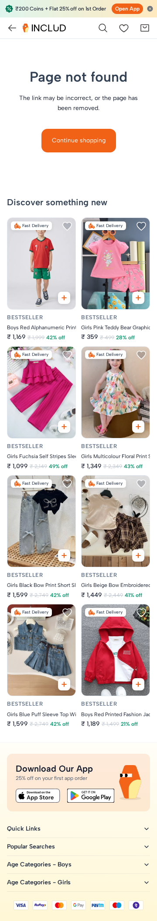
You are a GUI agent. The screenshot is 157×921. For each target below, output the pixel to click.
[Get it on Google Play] (90, 796)
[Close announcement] (150, 8)
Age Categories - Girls (39, 882)
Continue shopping (79, 140)
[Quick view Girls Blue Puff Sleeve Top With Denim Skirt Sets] (64, 684)
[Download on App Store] (38, 796)
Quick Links (24, 828)
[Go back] (12, 28)
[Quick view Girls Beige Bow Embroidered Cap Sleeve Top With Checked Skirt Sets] (138, 555)
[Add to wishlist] (67, 226)
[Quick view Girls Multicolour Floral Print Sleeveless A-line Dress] (138, 427)
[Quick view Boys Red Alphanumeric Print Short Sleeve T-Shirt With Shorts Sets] (64, 298)
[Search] (103, 28)
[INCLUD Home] (44, 28)
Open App (127, 9)
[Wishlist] (124, 28)
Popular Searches (31, 846)
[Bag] (145, 28)
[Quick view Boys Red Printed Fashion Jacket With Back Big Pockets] (138, 684)
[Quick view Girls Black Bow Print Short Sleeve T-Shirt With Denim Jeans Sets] (64, 555)
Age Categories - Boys (39, 864)
